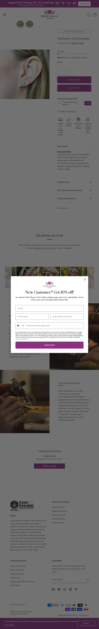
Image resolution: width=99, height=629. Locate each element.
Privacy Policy (19, 339)
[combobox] (20, 326)
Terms (27, 339)
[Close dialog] (85, 279)
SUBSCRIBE (49, 345)
